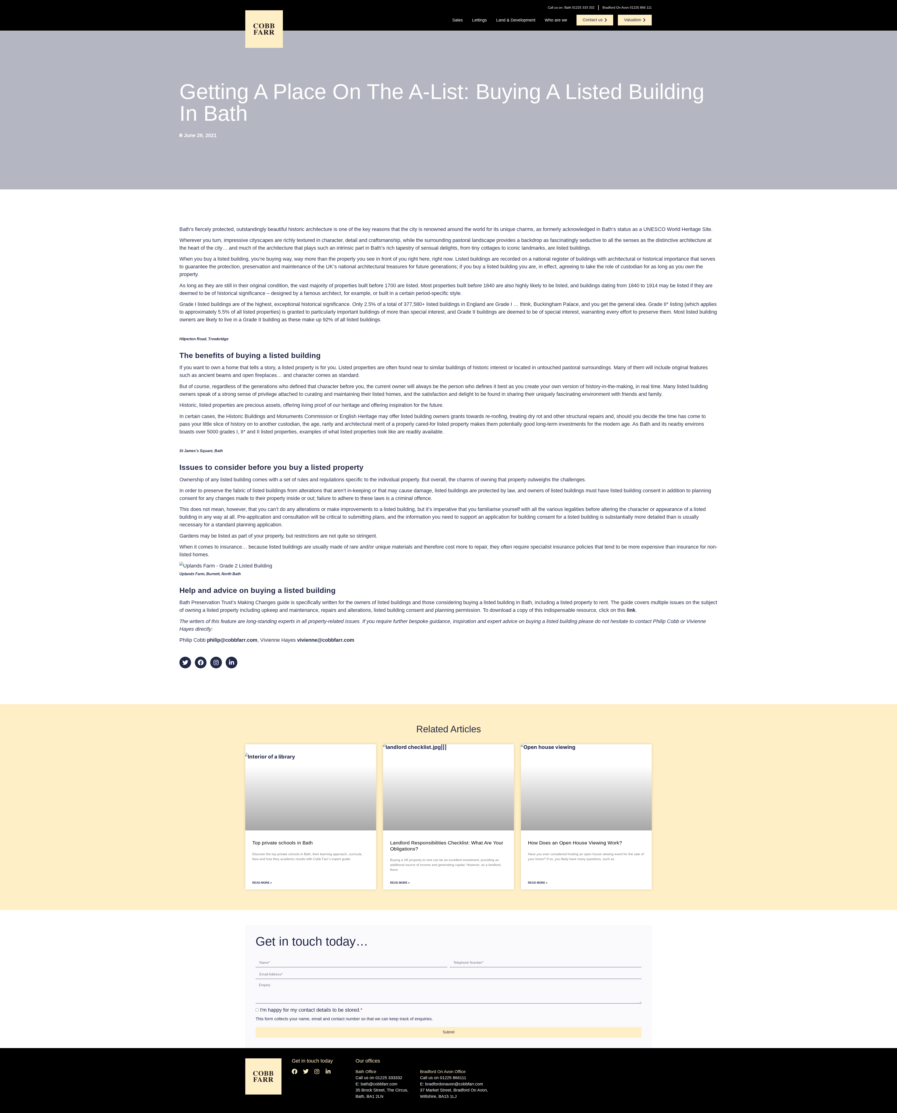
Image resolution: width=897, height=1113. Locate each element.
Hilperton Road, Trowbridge (203, 339)
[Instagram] (216, 662)
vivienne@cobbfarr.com (325, 640)
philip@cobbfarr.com (232, 640)
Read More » (262, 882)
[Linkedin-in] (231, 662)
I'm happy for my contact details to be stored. (311, 1010)
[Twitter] (185, 662)
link (631, 610)
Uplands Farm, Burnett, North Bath (210, 574)
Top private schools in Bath (282, 842)
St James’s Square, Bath (201, 451)
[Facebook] (200, 662)
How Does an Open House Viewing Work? (575, 842)
